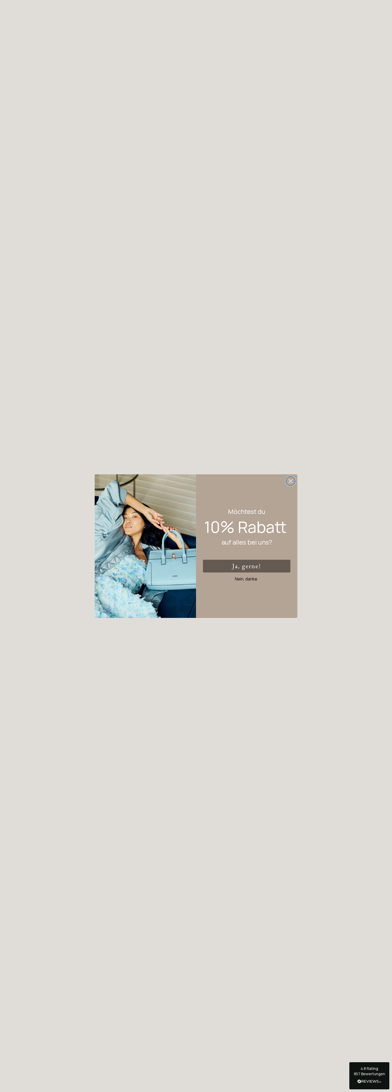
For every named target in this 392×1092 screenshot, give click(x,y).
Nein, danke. (246, 579)
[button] (369, 1075)
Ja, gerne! (246, 566)
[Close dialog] (290, 481)
